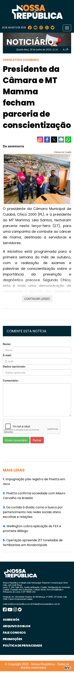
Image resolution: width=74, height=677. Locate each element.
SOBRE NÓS (11, 619)
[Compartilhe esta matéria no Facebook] (47, 140)
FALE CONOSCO (14, 632)
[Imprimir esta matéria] (61, 140)
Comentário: (11, 380)
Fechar (37, 440)
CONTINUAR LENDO (37, 299)
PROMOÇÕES (12, 639)
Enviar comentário (16, 440)
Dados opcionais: (14, 366)
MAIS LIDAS (14, 470)
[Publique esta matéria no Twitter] (54, 140)
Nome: (7, 344)
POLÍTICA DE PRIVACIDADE (22, 645)
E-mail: (7, 355)
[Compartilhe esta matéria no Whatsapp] (68, 140)
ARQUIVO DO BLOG (16, 626)
